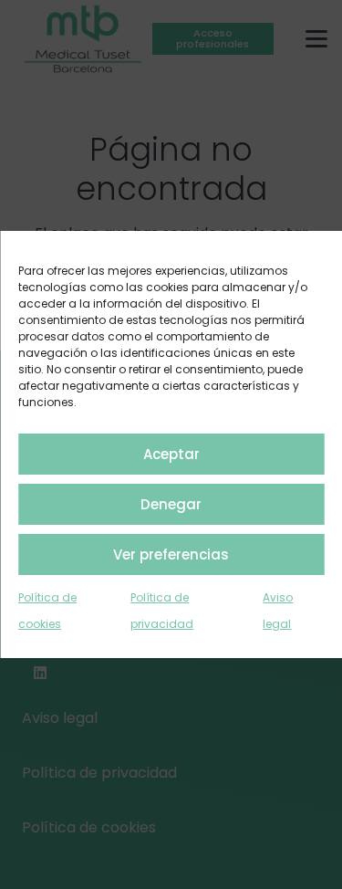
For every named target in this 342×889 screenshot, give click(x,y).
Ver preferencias (171, 554)
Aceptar (171, 454)
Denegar (171, 504)
